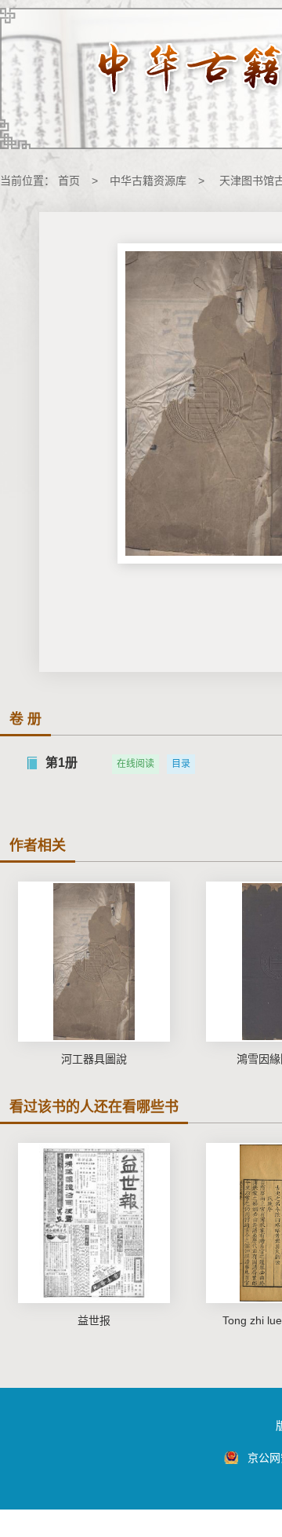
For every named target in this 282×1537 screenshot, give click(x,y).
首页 (69, 180)
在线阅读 (135, 763)
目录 (181, 763)
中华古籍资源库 (148, 180)
